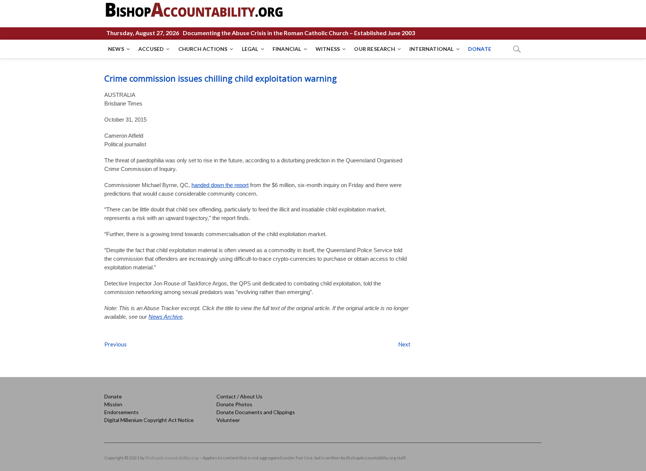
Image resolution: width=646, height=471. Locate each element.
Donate (113, 396)
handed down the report (220, 185)
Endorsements (121, 412)
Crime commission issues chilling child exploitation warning (220, 78)
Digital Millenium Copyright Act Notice (149, 420)
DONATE (479, 49)
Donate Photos (234, 404)
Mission (113, 404)
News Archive (165, 317)
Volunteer (228, 420)
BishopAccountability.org (172, 458)
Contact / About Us (239, 396)
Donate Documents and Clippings (255, 412)
